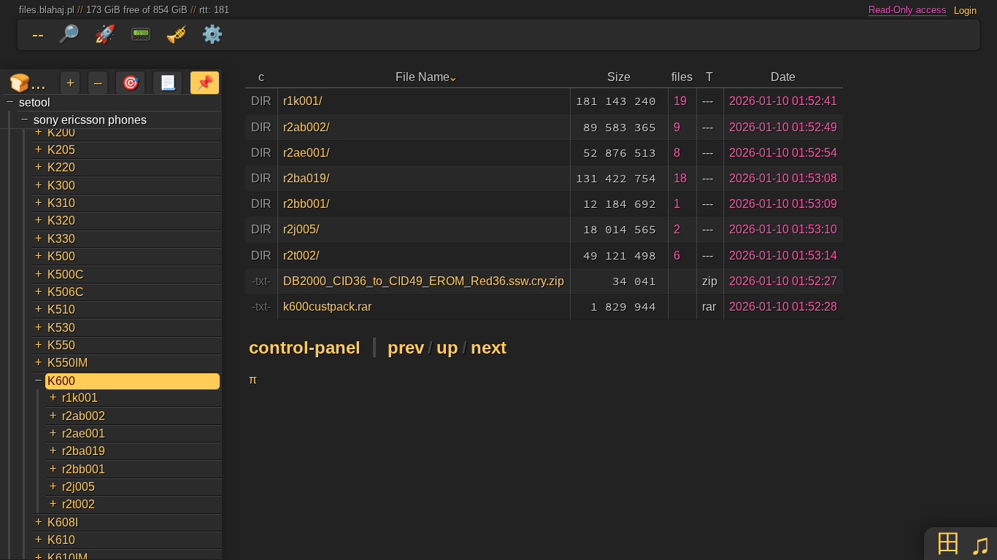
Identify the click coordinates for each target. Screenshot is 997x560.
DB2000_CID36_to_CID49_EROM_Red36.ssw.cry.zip (423, 281)
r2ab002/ (306, 127)
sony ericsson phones (90, 120)
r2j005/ (301, 229)
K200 (61, 132)
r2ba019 (83, 451)
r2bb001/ (306, 204)
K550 (61, 345)
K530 (61, 328)
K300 (61, 185)
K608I (62, 522)
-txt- (261, 281)
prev (406, 347)
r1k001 (80, 398)
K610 (61, 540)
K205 (61, 150)
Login (965, 9)
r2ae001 (83, 433)
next (489, 347)
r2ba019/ (306, 178)
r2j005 (78, 487)
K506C (65, 292)
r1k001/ (302, 101)
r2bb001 (83, 469)
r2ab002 (83, 416)
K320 (61, 220)
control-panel (305, 347)
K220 (61, 167)
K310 (61, 203)
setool (34, 102)
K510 (61, 309)
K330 (61, 239)
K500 (61, 256)
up (447, 347)
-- (38, 34)
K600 (61, 381)
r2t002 (78, 504)
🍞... (27, 83)
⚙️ (212, 34)
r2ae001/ (306, 153)
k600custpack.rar (327, 306)
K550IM (67, 363)
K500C (65, 274)
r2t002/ (301, 255)
